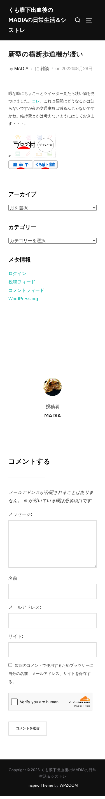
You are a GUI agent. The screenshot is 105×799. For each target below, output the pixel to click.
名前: (13, 578)
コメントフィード (26, 290)
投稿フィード (21, 282)
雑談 (44, 68)
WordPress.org (23, 298)
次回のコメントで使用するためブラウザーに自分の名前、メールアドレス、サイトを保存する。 (50, 673)
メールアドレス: (24, 607)
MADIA (21, 68)
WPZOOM (69, 785)
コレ (36, 101)
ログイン (17, 273)
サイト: (15, 636)
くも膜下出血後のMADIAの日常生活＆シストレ (37, 20)
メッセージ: (20, 514)
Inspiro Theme (40, 785)
